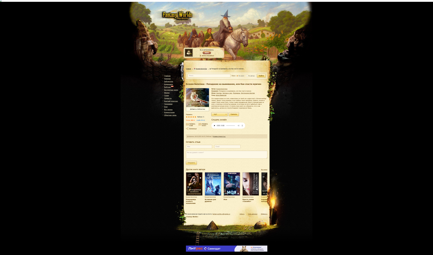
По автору (251, 76)
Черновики (168, 104)
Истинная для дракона (210, 200)
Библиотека (168, 81)
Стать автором (252, 214)
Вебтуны (167, 87)
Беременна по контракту (267, 200)
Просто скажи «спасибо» (248, 200)
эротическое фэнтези (248, 93)
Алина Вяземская (221, 95)
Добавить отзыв (192, 124)
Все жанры (168, 109)
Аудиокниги (168, 84)
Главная (167, 76)
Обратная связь (170, 115)
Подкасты (168, 98)
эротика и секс (227, 93)
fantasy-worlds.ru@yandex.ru (221, 214)
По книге (241, 76)
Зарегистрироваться (208, 55)
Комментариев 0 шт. (219, 136)
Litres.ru (242, 214)
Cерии (166, 95)
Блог (166, 107)
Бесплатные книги (171, 90)
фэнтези (219, 93)
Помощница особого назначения (191, 201)
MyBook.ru (264, 214)
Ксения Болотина (201, 68)
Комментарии (169, 112)
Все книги (264, 169)
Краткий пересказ (171, 101)
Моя (225, 199)
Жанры (166, 93)
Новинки (167, 79)
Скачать (234, 114)
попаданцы (236, 93)
